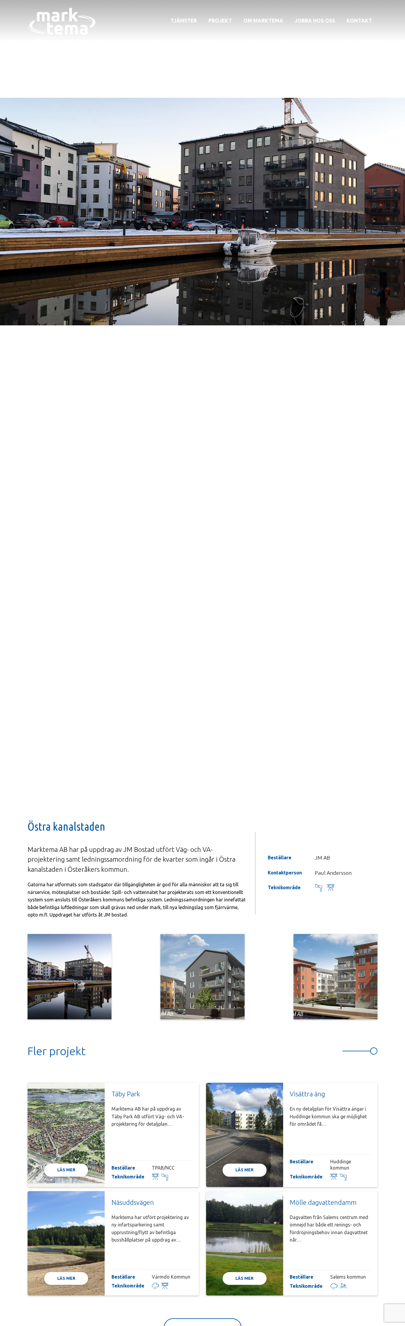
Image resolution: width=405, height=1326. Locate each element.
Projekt (220, 20)
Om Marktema (263, 20)
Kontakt (359, 20)
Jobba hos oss (315, 20)
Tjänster (183, 20)
